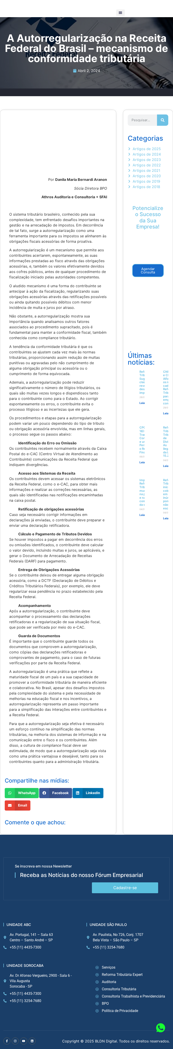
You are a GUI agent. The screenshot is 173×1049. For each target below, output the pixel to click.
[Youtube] (23, 1040)
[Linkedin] (32, 1040)
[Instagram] (15, 1040)
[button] (120, 12)
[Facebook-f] (6, 1040)
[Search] (162, 120)
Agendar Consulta (148, 270)
